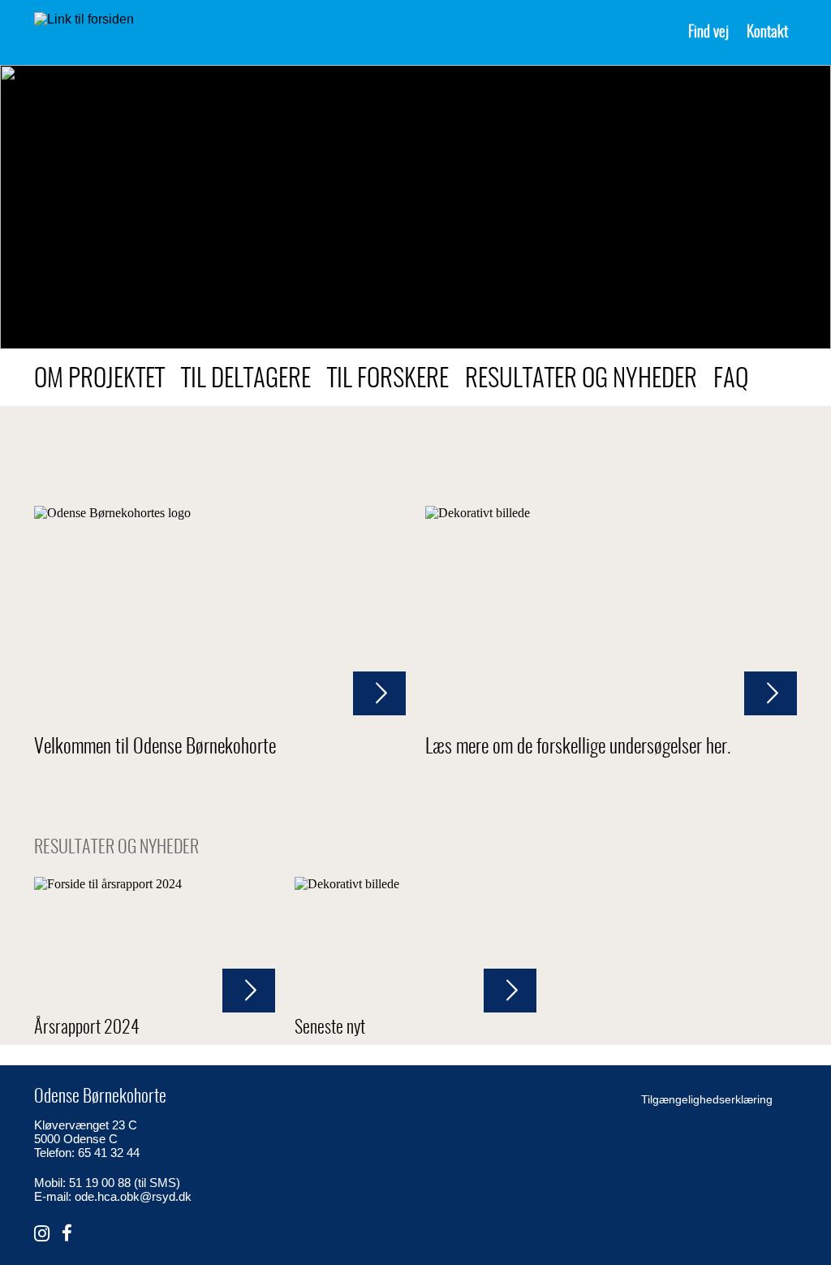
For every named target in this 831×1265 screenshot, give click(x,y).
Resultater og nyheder (581, 379)
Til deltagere (246, 379)
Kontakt (767, 33)
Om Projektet (99, 379)
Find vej (708, 33)
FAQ (730, 379)
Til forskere (388, 379)
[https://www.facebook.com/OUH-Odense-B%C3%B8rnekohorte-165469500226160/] (67, 1234)
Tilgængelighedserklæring (707, 1099)
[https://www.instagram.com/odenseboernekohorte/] (42, 1234)
